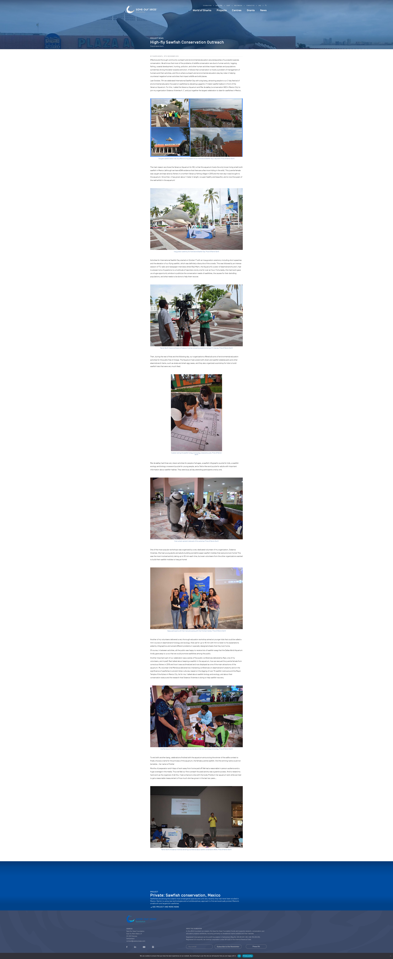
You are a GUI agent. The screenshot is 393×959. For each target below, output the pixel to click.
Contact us (250, 5)
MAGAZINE (219, 5)
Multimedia (238, 5)
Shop (228, 5)
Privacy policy (247, 956)
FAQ (260, 5)
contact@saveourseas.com (135, 941)
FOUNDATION (207, 5)
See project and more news (165, 907)
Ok (239, 956)
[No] (390, 956)
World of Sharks (202, 10)
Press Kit (256, 946)
